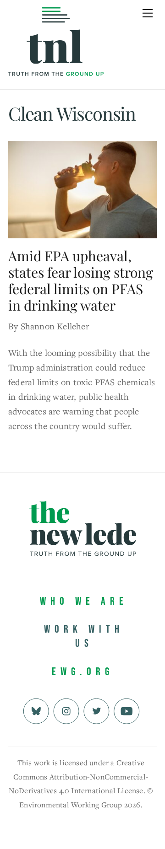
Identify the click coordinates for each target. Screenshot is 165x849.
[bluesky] (36, 709)
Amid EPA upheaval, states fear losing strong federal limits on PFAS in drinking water (80, 280)
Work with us (84, 636)
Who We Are (84, 601)
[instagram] (66, 709)
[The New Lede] (56, 57)
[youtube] (127, 709)
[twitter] (96, 709)
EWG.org (83, 671)
